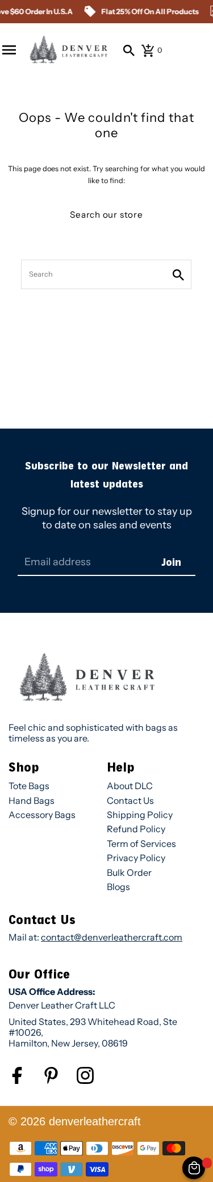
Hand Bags (32, 800)
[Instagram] (94, 1081)
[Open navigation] (9, 50)
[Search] (128, 50)
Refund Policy (136, 828)
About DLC (130, 785)
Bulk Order (129, 872)
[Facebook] (26, 1081)
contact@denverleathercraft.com (111, 937)
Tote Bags (29, 785)
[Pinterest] (60, 1081)
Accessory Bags (42, 814)
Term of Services (141, 843)
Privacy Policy (136, 857)
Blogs (118, 886)
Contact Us (130, 800)
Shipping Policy (140, 814)
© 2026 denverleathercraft (75, 1121)
